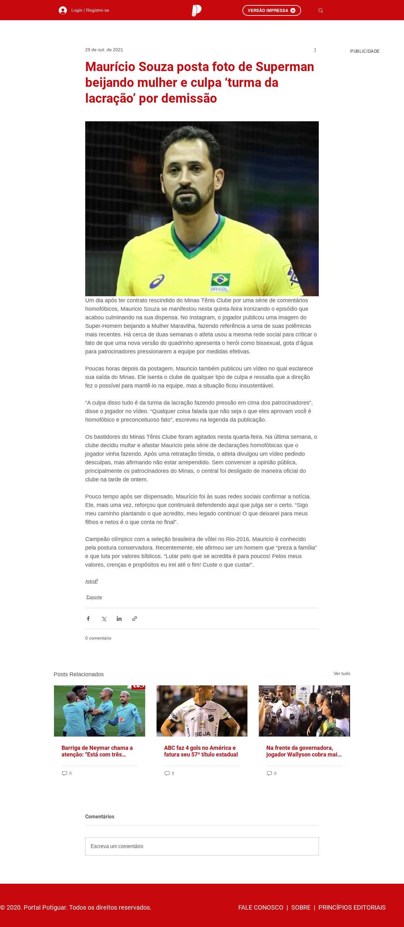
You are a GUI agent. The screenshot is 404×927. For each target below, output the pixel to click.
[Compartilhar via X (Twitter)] (104, 619)
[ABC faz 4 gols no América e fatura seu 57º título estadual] (202, 711)
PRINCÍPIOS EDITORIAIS (352, 907)
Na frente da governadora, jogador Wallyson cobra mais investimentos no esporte (303, 751)
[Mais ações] (315, 49)
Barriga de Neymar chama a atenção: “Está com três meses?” (97, 751)
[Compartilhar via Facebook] (88, 619)
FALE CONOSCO (261, 907)
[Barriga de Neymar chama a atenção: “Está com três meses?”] (99, 711)
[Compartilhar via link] (135, 619)
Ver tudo (342, 673)
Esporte (94, 596)
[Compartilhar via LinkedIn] (119, 619)
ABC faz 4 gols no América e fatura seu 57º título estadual (201, 751)
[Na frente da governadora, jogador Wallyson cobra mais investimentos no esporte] (304, 711)
